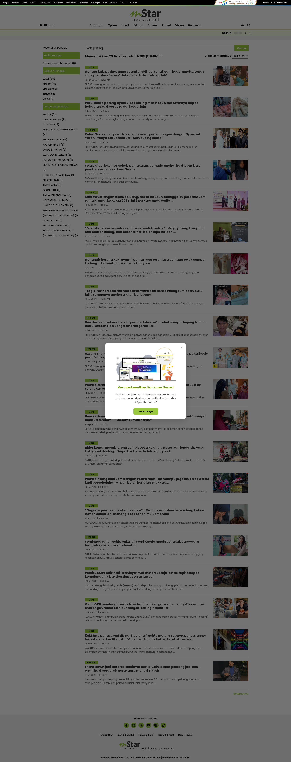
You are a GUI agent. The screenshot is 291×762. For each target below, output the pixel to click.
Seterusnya (146, 411)
